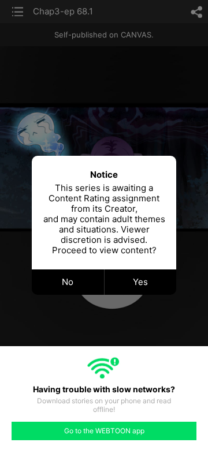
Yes (140, 281)
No (67, 281)
